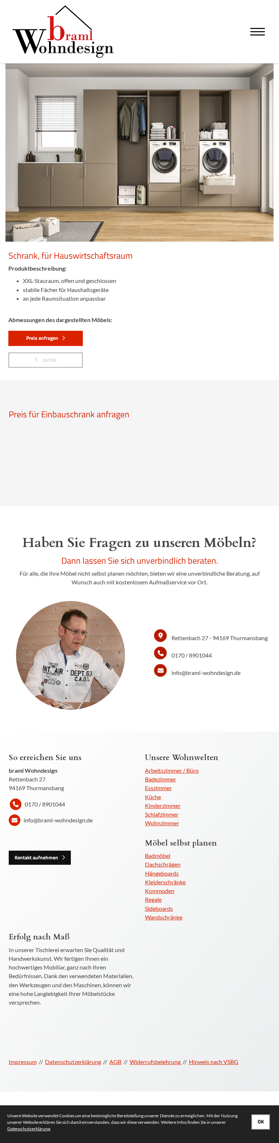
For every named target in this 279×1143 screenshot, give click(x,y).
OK (261, 1122)
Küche (153, 796)
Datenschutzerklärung (73, 1061)
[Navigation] (257, 32)
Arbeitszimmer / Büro (172, 770)
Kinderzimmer (163, 805)
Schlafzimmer (161, 814)
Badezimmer (160, 779)
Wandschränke (163, 917)
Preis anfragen (42, 338)
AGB (115, 1061)
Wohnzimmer (162, 822)
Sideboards (159, 908)
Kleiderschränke (165, 882)
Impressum (23, 1061)
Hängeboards (162, 873)
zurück (49, 360)
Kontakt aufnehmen (36, 858)
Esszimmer (158, 787)
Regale (153, 899)
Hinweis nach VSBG (213, 1061)
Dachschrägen (163, 864)
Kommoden (159, 890)
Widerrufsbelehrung (156, 1061)
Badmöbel (157, 855)
